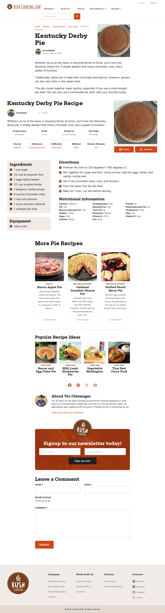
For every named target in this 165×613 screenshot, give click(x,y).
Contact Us (80, 592)
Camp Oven (73, 26)
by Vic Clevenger (82, 320)
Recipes (48, 9)
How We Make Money (57, 592)
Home (37, 26)
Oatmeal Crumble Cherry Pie (82, 290)
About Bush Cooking (56, 581)
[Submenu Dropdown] (70, 8)
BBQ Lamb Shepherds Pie (70, 371)
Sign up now (82, 461)
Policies (109, 574)
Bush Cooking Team (56, 586)
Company (54, 574)
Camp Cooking (59, 26)
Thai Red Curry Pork (119, 370)
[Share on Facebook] (70, 385)
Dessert (17, 147)
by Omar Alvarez (49, 320)
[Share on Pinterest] (78, 385)
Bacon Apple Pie (49, 287)
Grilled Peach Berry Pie (115, 289)
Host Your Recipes (83, 581)
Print (126, 149)
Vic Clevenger (48, 51)
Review (148, 149)
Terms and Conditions (113, 586)
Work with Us (84, 574)
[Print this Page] (95, 385)
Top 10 (80, 9)
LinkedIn (51, 597)
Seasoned (56, 147)
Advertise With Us (83, 586)
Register (153, 3)
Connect (137, 574)
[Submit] (77, 16)
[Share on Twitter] (87, 385)
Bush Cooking (24, 6)
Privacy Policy (110, 581)
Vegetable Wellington (94, 370)
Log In (142, 3)
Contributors (96, 9)
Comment (41, 507)
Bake (76, 147)
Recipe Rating (43, 497)
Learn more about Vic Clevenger (67, 412)
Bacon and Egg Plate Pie (46, 370)
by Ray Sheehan (116, 320)
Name (39, 484)
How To (65, 9)
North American (37, 147)
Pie (96, 147)
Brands (115, 9)
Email (89, 484)
